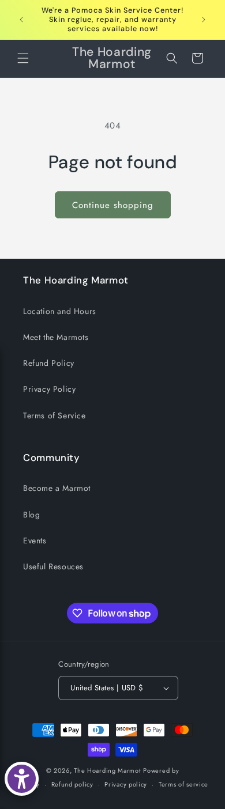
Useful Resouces (53, 566)
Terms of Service (54, 415)
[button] (23, 58)
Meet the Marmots (56, 337)
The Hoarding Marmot (107, 770)
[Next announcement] (203, 19)
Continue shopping (112, 205)
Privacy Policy (49, 389)
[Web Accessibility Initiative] (21, 778)
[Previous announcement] (21, 19)
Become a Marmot (57, 488)
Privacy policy (125, 784)
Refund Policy (48, 363)
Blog (31, 514)
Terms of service (183, 784)
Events (35, 540)
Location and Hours (59, 311)
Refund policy (72, 784)
